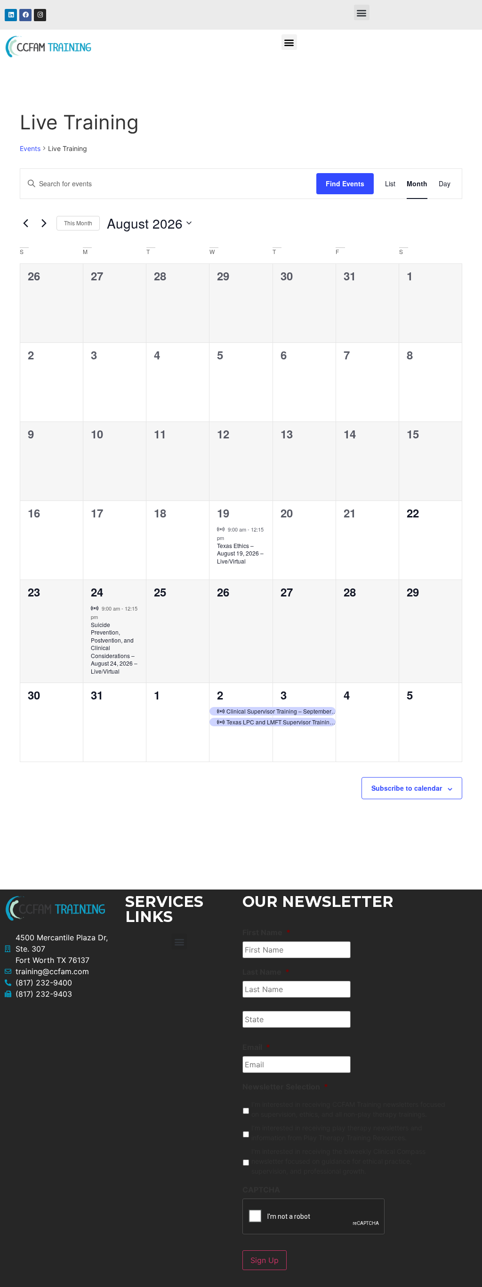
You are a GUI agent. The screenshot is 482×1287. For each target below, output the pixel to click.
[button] (362, 12)
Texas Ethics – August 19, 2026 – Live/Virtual (240, 553)
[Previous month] (25, 223)
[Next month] (43, 223)
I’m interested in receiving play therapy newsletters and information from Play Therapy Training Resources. (336, 1133)
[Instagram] (40, 15)
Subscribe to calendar (406, 788)
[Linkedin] (11, 15)
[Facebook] (25, 15)
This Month (78, 223)
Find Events (345, 183)
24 (97, 592)
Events (30, 148)
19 (223, 513)
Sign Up (264, 1260)
